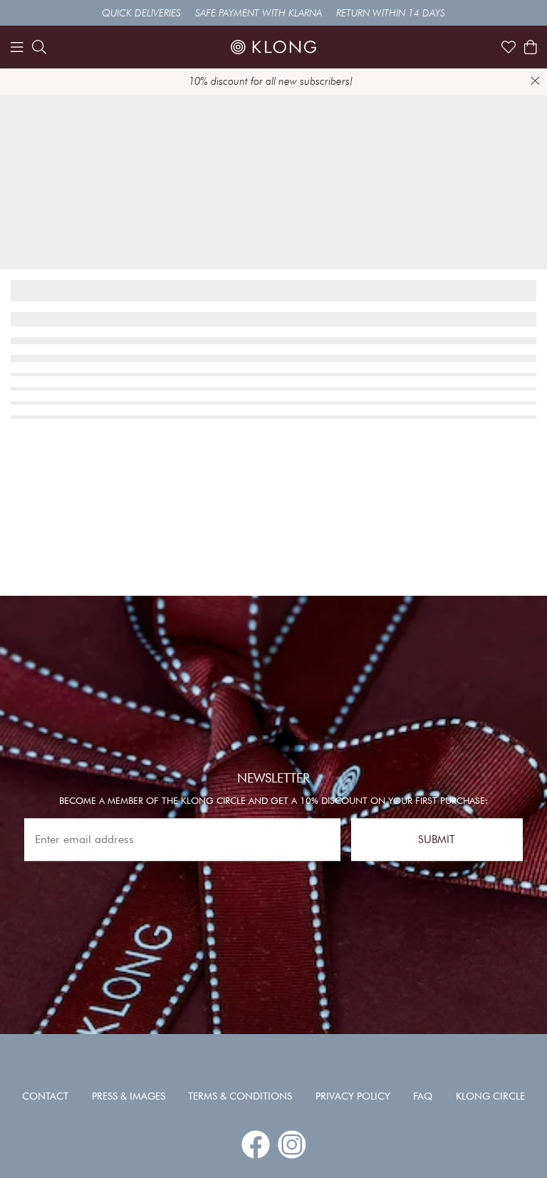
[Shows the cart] (530, 47)
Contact (45, 1096)
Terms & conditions (240, 1096)
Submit (436, 839)
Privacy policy (353, 1096)
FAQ (422, 1096)
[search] (39, 47)
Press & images (128, 1096)
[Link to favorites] (508, 47)
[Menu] (17, 47)
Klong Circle (490, 1096)
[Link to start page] (273, 47)
